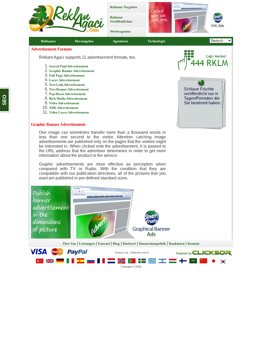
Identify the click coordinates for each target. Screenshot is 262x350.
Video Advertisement (64, 103)
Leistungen (87, 243)
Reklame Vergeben (123, 7)
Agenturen (120, 41)
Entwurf (104, 243)
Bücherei (129, 243)
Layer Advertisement (64, 80)
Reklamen (48, 41)
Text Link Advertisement (67, 85)
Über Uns (69, 243)
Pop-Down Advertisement (67, 94)
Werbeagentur (120, 31)
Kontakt (193, 243)
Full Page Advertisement (66, 75)
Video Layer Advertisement (69, 112)
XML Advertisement (63, 108)
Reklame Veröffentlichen (121, 19)
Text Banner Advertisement (69, 89)
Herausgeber (84, 41)
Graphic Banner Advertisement (71, 71)
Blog (116, 243)
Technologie (156, 41)
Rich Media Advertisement (68, 98)
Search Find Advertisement (68, 66)
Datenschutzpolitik (152, 243)
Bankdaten (176, 243)
